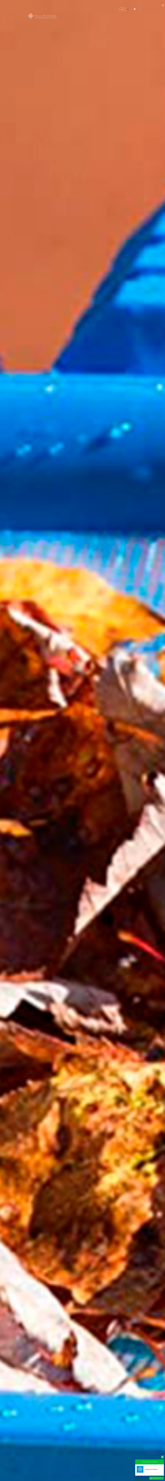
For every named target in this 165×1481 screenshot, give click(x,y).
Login (123, 9)
